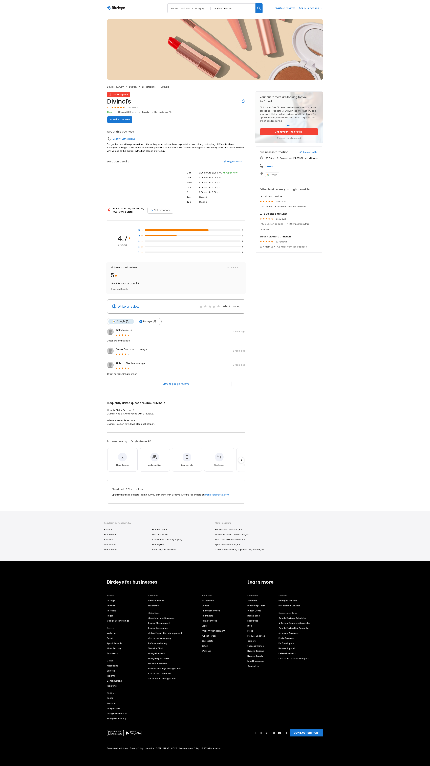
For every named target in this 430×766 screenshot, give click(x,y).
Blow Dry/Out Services (164, 549)
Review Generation (158, 628)
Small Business (156, 600)
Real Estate (207, 640)
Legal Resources (255, 661)
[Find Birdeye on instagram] (273, 732)
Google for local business (161, 618)
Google (273, 174)
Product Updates (256, 635)
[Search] (259, 8)
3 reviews (132, 107)
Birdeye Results (255, 656)
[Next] (241, 460)
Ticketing (112, 685)
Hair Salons (110, 534)
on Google (128, 330)
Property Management (213, 630)
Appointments (114, 643)
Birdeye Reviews (255, 651)
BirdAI (110, 698)
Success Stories (255, 646)
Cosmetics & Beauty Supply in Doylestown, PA (239, 549)
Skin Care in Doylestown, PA (230, 539)
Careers (251, 640)
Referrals (111, 610)
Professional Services (289, 605)
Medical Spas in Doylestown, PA (232, 534)
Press (250, 630)
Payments (112, 653)
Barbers (108, 539)
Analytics (112, 703)
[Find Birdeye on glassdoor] (286, 732)
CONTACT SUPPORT (307, 733)
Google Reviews (156, 653)
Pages (110, 615)
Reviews (111, 605)
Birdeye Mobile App (116, 718)
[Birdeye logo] (116, 8)
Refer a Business (287, 653)
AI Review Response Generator (294, 623)
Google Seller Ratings (118, 620)
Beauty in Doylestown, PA (228, 529)
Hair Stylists (158, 544)
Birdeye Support (286, 648)
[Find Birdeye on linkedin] (267, 732)
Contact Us (253, 666)
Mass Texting (114, 648)
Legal (204, 625)
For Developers (286, 643)
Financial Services (211, 610)
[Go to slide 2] (289, 125)
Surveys (111, 670)
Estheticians (149, 86)
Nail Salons (110, 544)
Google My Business (158, 658)
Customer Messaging (159, 638)
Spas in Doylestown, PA (227, 544)
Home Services (209, 620)
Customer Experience (159, 673)
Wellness (206, 651)
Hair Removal (159, 529)
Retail (205, 646)
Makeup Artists (160, 534)
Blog (249, 625)
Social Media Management (162, 678)
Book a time (253, 615)
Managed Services (287, 600)
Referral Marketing (157, 643)
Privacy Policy (136, 748)
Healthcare (207, 615)
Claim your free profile (288, 131)
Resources (252, 620)
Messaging (112, 665)
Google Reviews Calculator (292, 618)
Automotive (208, 600)
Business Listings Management (164, 668)
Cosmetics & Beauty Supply (167, 539)
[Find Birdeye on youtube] (279, 732)
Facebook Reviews (157, 663)
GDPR (158, 748)
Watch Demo (254, 610)
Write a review (285, 8)
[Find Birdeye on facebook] (255, 732)
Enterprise (153, 605)
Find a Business (286, 638)
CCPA (174, 748)
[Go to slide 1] (288, 125)
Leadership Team (256, 605)
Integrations (113, 708)
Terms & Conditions (117, 748)
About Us (252, 600)
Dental (205, 605)
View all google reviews (176, 384)
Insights (111, 675)
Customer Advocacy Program (293, 658)
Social (110, 638)
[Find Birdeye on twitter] (261, 732)
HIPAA (166, 748)
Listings (111, 600)
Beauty (133, 86)
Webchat (112, 633)
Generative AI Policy (189, 748)
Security (149, 748)
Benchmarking (114, 680)
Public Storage (209, 635)
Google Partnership (117, 713)
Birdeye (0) (149, 321)
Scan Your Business (288, 633)
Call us (269, 166)
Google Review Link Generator (293, 628)
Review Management (159, 623)
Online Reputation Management (165, 633)
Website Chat (155, 648)
